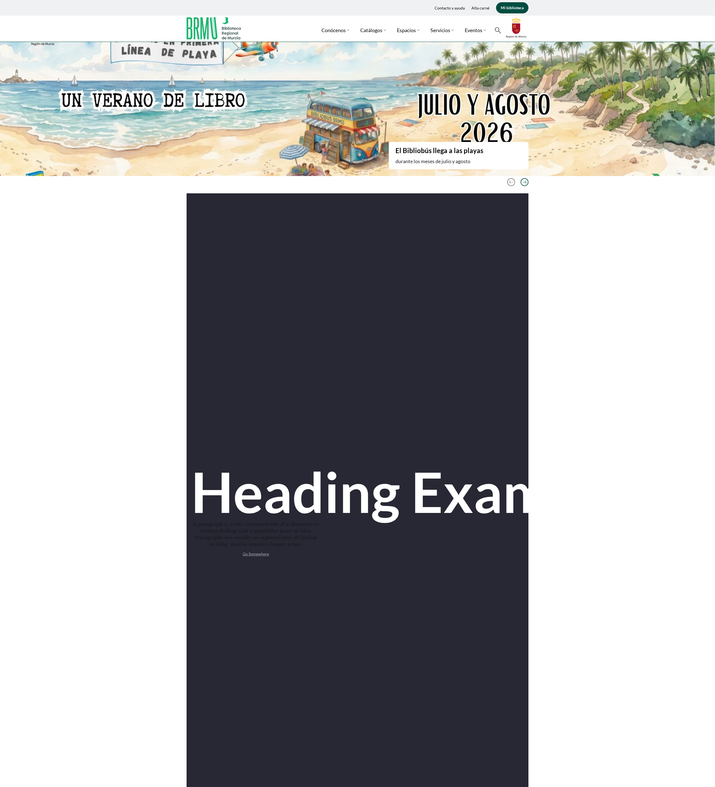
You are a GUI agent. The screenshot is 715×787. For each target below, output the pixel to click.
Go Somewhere (256, 553)
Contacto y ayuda (450, 8)
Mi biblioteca (512, 7)
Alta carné (480, 8)
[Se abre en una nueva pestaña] (516, 27)
